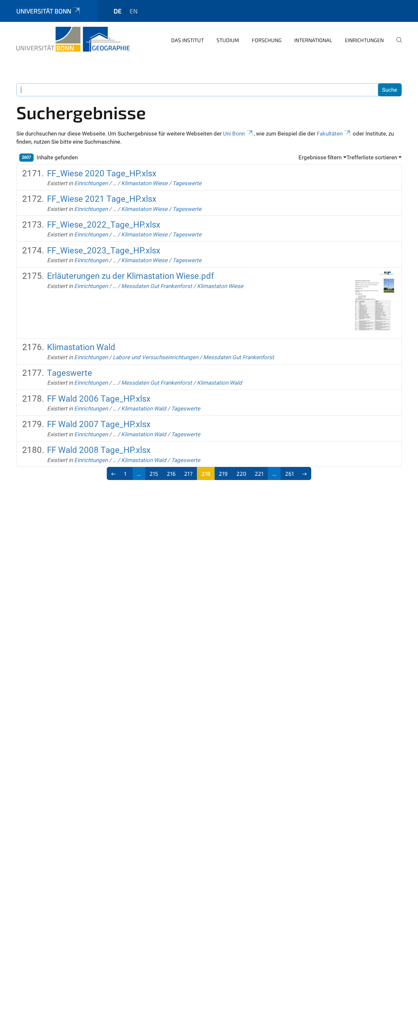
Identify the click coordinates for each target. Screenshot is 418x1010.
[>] (305, 473)
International (313, 40)
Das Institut (187, 40)
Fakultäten (330, 133)
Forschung (266, 40)
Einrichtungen (364, 40)
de (117, 11)
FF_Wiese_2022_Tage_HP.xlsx (103, 225)
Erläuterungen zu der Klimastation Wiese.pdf (130, 276)
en (133, 11)
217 (188, 473)
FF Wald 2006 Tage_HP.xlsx (99, 399)
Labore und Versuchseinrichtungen (155, 357)
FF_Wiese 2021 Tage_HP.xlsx (101, 199)
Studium (228, 40)
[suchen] (396, 44)
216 (171, 473)
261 (289, 473)
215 (154, 473)
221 (259, 473)
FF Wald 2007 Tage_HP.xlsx (99, 424)
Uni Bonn (234, 133)
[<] (113, 473)
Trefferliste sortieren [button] (371, 157)
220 (241, 473)
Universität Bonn (43, 11)
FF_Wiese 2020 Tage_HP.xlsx (101, 173)
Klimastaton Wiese (144, 183)
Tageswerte (186, 183)
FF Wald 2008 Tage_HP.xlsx (99, 450)
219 (223, 473)
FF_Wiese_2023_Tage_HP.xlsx (103, 250)
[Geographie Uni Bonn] (73, 39)
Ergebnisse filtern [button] (320, 157)
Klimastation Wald (81, 347)
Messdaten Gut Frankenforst (156, 286)
